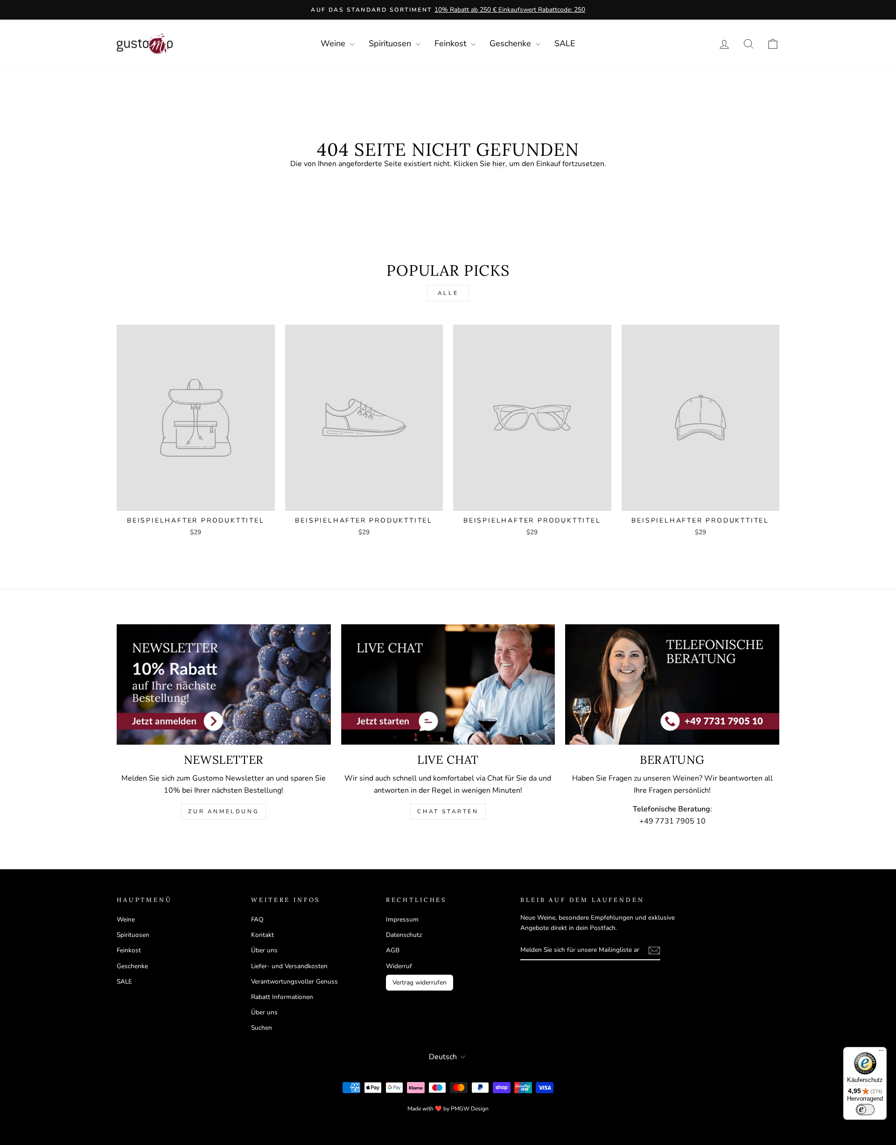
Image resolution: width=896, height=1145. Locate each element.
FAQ (257, 919)
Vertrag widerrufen (419, 982)
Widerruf (399, 966)
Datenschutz (404, 934)
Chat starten (447, 811)
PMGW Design (470, 1108)
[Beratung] (672, 684)
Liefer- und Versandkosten (289, 966)
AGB (392, 950)
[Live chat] (448, 684)
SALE (564, 43)
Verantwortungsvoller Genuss (294, 981)
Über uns (264, 950)
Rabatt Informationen (282, 996)
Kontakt (262, 934)
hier (498, 164)
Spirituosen (391, 43)
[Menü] (881, 1052)
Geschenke (511, 43)
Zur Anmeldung (223, 811)
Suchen (261, 1027)
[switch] (865, 1109)
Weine (334, 43)
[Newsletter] (224, 684)
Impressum (402, 919)
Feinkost (451, 43)
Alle (448, 293)
